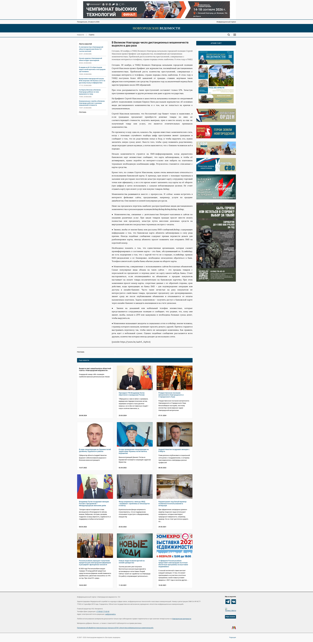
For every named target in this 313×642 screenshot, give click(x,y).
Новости (80, 35)
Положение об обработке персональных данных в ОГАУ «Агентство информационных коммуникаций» (115, 628)
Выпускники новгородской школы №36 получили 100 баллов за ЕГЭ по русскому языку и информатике (92, 81)
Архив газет (216, 43)
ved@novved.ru (110, 614)
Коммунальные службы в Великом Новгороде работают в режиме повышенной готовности (92, 103)
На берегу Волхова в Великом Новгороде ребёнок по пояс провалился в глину (90, 92)
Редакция (232, 637)
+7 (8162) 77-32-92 (102, 611)
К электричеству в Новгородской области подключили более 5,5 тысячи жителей (91, 49)
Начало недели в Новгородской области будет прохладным (90, 59)
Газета (91, 35)
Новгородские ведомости (181, 619)
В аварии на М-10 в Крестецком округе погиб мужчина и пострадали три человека (92, 69)
